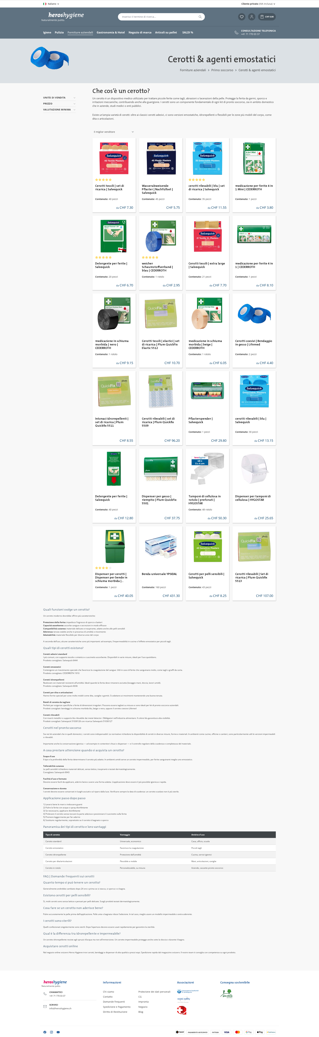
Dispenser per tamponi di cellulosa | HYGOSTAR (253, 498)
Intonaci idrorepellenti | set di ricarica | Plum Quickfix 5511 (111, 422)
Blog (140, 1011)
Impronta (143, 1001)
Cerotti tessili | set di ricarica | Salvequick (109, 187)
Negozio (142, 1006)
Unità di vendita (54, 97)
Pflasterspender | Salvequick (201, 420)
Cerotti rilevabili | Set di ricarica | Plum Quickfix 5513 (251, 577)
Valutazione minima (57, 109)
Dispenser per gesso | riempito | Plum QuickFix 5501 (159, 500)
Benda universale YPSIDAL (159, 574)
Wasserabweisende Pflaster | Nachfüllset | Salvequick (157, 189)
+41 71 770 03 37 (250, 34)
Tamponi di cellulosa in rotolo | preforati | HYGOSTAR (205, 500)
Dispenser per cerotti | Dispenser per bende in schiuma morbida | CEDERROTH (111, 577)
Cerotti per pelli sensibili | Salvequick (206, 575)
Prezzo (47, 103)
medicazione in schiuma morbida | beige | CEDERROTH (205, 344)
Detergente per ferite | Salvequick (111, 265)
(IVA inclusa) (256, 3)
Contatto (107, 996)
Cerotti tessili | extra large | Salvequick (207, 265)
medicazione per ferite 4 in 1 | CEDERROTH (254, 265)
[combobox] (157, 16)
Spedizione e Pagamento (116, 1006)
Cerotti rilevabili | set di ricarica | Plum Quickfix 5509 (158, 422)
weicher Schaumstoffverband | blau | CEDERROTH (157, 267)
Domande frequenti (114, 1001)
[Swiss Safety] (195, 999)
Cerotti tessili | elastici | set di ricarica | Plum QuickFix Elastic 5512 (160, 344)
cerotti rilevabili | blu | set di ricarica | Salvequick (207, 187)
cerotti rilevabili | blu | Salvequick (250, 420)
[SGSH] (195, 991)
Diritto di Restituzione (115, 1011)
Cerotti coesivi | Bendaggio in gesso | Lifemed (253, 342)
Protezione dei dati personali (154, 991)
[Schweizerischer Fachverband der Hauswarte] (195, 1010)
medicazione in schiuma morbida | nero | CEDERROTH (112, 344)
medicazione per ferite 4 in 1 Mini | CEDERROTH (254, 187)
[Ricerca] (200, 16)
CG (140, 996)
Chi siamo (108, 991)
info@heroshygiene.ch (60, 1008)
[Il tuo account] (251, 16)
